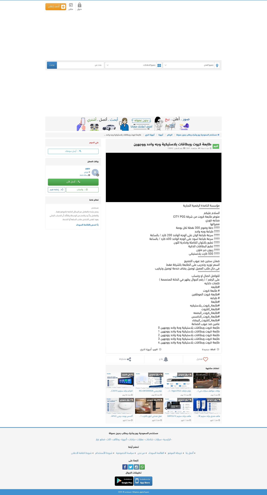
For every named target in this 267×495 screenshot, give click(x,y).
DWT (87, 169)
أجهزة (124, 439)
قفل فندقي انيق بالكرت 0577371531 (150, 416)
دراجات (132, 439)
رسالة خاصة (84, 175)
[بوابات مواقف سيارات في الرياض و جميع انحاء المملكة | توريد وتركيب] (207, 381)
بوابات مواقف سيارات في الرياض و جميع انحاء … (208, 391)
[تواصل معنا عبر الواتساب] (142, 467)
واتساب (80, 190)
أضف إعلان (53, 6)
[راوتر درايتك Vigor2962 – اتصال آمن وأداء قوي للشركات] (178, 381)
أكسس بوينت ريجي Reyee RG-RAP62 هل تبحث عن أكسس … (121, 416)
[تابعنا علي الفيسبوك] (125, 467)
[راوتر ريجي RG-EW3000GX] (149, 381)
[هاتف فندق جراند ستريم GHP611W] (207, 406)
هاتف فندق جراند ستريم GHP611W (208, 416)
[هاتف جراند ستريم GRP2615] (178, 406)
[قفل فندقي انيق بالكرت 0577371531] (149, 406)
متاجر (71, 9)
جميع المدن (208, 65)
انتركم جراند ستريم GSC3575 (121, 391)
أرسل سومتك (71, 151)
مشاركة (123, 359)
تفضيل (200, 359)
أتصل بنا (189, 453)
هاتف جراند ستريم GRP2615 (179, 416)
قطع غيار (100, 439)
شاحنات (149, 439)
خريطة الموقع (175, 453)
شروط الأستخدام (103, 453)
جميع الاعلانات (149, 65)
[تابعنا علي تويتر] (130, 467)
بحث (52, 65)
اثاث (109, 439)
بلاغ (161, 359)
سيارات (158, 439)
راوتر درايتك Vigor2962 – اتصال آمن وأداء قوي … (179, 391)
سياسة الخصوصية (125, 453)
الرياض (86, 172)
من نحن (141, 453)
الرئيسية (167, 439)
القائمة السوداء (156, 453)
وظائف (116, 439)
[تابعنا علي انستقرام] (136, 467)
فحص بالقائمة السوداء (86, 225)
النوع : (155, 350)
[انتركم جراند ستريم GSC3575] (120, 381)
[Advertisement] (129, 35)
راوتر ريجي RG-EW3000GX (150, 391)
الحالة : (212, 350)
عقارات (140, 439)
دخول (79, 9)
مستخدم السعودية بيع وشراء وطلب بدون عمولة (206, 6)
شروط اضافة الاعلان (81, 453)
